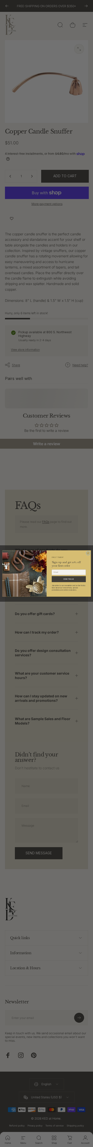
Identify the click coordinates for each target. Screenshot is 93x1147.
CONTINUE (68, 579)
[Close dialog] (88, 553)
